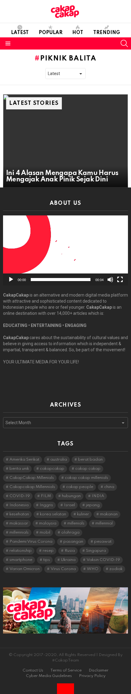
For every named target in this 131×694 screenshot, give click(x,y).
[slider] (60, 279)
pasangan (73, 542)
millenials (75, 523)
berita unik (19, 469)
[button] (65, 251)
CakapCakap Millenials (31, 478)
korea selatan (53, 514)
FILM (46, 496)
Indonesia (19, 505)
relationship (20, 551)
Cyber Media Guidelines (49, 676)
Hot (77, 32)
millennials (19, 532)
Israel (69, 505)
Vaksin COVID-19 (103, 560)
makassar (18, 523)
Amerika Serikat (24, 460)
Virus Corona (63, 569)
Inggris (46, 505)
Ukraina (68, 560)
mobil (45, 532)
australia (58, 460)
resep (48, 551)
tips (46, 560)
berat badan (90, 460)
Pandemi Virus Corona (30, 542)
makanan (109, 514)
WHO (92, 569)
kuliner (83, 514)
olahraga (70, 532)
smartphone (20, 560)
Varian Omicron (24, 569)
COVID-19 (19, 496)
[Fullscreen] (120, 280)
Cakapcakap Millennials (32, 487)
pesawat (103, 542)
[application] (65, 250)
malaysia (47, 523)
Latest (20, 32)
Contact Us (33, 670)
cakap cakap (88, 469)
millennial (104, 523)
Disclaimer (98, 670)
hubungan (71, 496)
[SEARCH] (124, 43)
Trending (106, 32)
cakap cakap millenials (86, 478)
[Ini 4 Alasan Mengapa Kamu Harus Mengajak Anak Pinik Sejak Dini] (65, 141)
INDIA (98, 496)
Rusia (70, 551)
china (109, 487)
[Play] (11, 280)
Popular (50, 32)
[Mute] (110, 280)
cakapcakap (52, 469)
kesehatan (19, 514)
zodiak (115, 569)
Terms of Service (66, 670)
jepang (93, 505)
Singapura (96, 551)
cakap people (79, 487)
